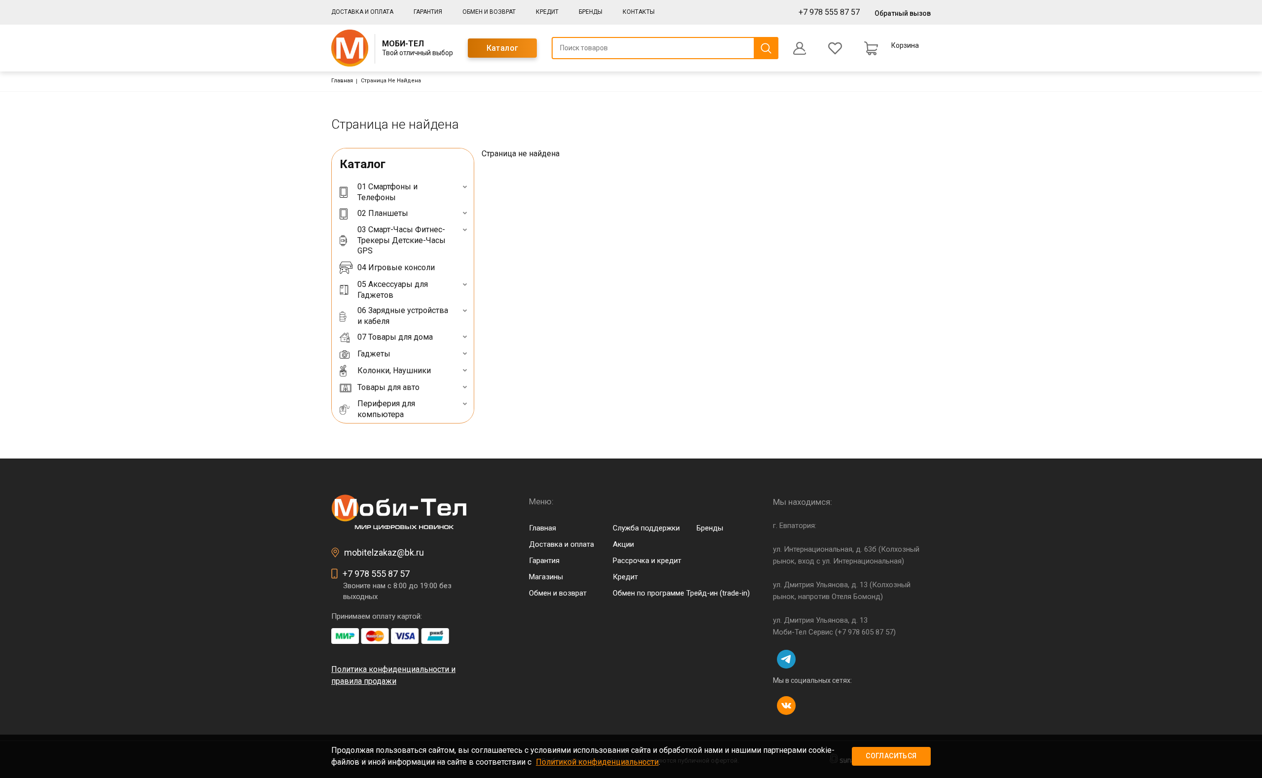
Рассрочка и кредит (647, 560)
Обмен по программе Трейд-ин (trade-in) (681, 593)
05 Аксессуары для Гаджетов (392, 290)
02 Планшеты (382, 213)
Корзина (905, 45)
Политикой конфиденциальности (597, 762)
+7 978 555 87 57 (829, 12)
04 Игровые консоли (396, 267)
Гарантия (428, 12)
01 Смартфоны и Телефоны (387, 192)
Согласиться (891, 756)
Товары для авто (388, 387)
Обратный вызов (903, 13)
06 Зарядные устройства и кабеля (402, 316)
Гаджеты (373, 353)
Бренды (590, 12)
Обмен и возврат (489, 12)
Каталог (503, 48)
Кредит (547, 12)
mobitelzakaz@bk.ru (384, 552)
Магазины (546, 576)
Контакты (639, 12)
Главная (342, 80)
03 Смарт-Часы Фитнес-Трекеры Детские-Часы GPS (401, 240)
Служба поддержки (646, 528)
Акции (623, 544)
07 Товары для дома (395, 337)
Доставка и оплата (362, 12)
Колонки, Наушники (394, 370)
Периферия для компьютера (386, 409)
